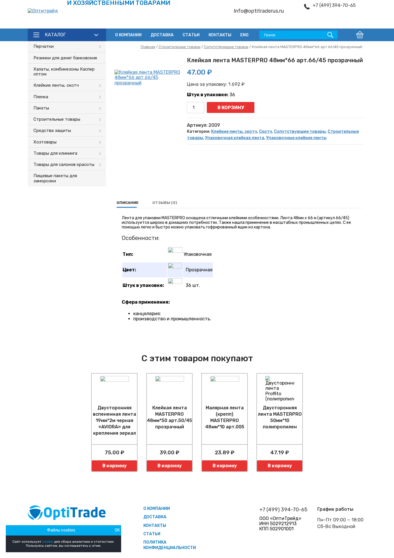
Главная (148, 47)
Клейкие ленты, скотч (56, 85)
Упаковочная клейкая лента (234, 137)
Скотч (265, 131)
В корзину (230, 107)
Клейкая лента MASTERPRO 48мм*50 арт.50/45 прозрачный (169, 417)
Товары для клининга (55, 153)
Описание (127, 202)
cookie (47, 542)
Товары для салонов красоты (63, 164)
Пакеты (41, 108)
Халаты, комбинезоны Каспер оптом (64, 72)
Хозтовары (45, 142)
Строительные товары (56, 119)
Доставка (162, 35)
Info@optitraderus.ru (259, 11)
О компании (128, 35)
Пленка (40, 96)
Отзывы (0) (164, 202)
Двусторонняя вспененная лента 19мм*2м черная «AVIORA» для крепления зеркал (114, 420)
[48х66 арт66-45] (148, 103)
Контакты (220, 35)
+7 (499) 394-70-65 (334, 5)
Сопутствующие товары (226, 47)
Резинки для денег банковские (65, 57)
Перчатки (43, 46)
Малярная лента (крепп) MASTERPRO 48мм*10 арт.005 (224, 417)
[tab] (127, 203)
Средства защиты (52, 130)
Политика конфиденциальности (169, 545)
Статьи (191, 35)
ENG (244, 35)
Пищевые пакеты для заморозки (55, 178)
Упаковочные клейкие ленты (296, 137)
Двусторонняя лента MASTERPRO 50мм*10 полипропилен (280, 417)
